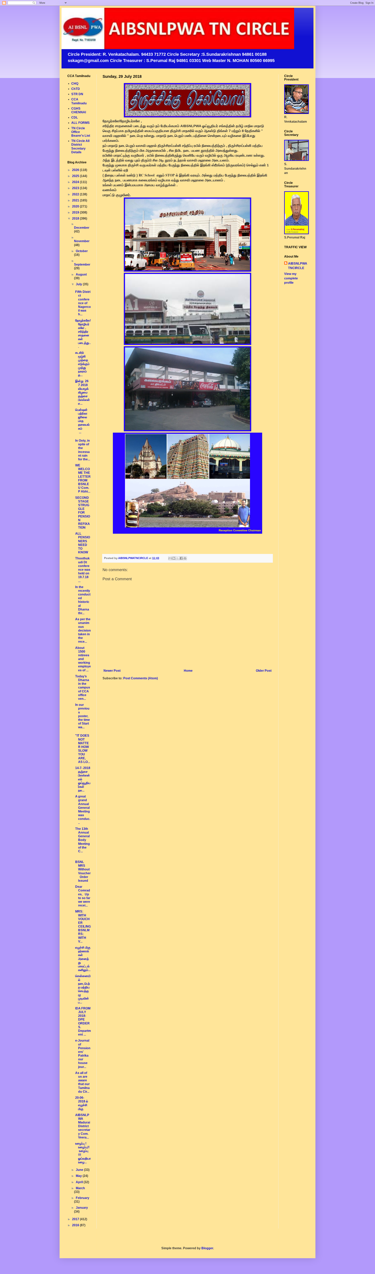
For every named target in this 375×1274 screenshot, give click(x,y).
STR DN (77, 94)
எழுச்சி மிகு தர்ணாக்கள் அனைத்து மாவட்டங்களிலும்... (82, 959)
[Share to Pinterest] (185, 558)
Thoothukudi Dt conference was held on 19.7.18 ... (82, 569)
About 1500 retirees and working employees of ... (83, 659)
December (81, 227)
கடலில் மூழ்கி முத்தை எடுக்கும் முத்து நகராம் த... (82, 364)
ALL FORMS (80, 122)
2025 (76, 176)
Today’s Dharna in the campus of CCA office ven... (82, 687)
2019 (76, 212)
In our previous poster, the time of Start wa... (82, 716)
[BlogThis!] (174, 558)
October (82, 251)
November (81, 241)
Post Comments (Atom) (140, 678)
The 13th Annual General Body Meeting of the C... (82, 840)
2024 (76, 182)
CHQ (74, 83)
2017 (76, 1219)
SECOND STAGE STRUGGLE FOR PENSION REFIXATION (82, 512)
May (79, 1175)
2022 (76, 194)
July (79, 284)
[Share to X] (177, 558)
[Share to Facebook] (181, 558)
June (80, 1169)
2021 (76, 200)
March (80, 1188)
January (82, 1207)
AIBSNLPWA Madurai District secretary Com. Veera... (82, 1126)
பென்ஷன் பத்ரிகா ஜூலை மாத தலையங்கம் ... (82, 421)
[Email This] (170, 558)
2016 (76, 1225)
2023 (76, 188)
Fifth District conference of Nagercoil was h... (83, 303)
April (80, 1182)
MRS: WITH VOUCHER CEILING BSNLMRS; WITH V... (83, 926)
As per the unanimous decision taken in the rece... (83, 630)
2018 (76, 218)
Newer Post (112, 670)
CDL (74, 117)
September (82, 264)
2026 (76, 170)
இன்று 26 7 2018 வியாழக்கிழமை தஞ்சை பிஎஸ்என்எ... (82, 392)
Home (188, 670)
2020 (76, 206)
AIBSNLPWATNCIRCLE (297, 265)
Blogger (207, 1248)
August (81, 274)
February (82, 1198)
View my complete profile (291, 278)
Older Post (263, 670)
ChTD (75, 88)
